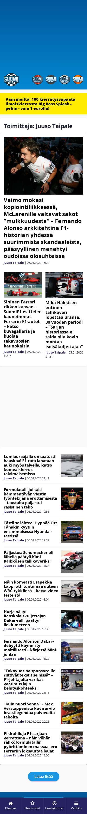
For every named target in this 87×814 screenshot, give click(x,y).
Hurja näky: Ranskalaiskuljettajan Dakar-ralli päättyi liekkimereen (25, 618)
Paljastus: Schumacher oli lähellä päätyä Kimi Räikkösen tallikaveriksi (28, 557)
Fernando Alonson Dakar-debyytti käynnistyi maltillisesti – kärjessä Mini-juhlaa (30, 648)
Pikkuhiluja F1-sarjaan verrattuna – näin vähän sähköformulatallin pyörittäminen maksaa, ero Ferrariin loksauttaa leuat (30, 742)
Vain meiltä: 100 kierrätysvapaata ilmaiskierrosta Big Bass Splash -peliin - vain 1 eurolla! (40, 103)
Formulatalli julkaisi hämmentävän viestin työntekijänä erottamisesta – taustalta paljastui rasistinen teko (30, 498)
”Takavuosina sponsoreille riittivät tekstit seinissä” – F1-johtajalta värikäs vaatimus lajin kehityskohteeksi (29, 679)
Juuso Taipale (14, 263)
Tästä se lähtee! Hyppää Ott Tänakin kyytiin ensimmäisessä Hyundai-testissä (30, 529)
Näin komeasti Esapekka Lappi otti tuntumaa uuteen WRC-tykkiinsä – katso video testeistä (31, 588)
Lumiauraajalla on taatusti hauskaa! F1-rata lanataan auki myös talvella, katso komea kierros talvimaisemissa (29, 465)
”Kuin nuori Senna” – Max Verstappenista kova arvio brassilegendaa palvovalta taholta (29, 710)
